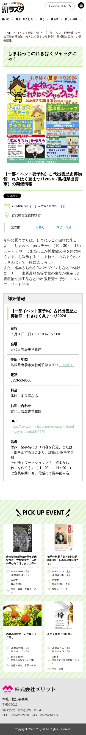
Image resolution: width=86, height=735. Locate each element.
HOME (7, 33)
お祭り (40, 227)
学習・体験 (64, 227)
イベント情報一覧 (28, 33)
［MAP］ (66, 365)
